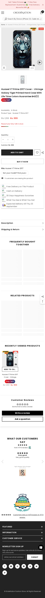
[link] (11, 279)
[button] (3, 461)
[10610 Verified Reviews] (23, 512)
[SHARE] (42, 152)
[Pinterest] (17, 566)
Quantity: (5, 135)
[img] (22, 445)
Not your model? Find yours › (15, 173)
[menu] (2, 12)
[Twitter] (4, 572)
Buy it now (22, 162)
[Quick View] (16, 357)
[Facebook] (4, 566)
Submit (34, 557)
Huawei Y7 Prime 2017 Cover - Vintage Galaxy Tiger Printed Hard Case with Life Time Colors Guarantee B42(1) (10, 375)
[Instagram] (11, 566)
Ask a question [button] (22, 419)
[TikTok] (23, 566)
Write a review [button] (22, 413)
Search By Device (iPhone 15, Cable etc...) (24, 19)
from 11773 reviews (21, 448)
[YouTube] (36, 566)
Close (43, 5)
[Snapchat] (30, 566)
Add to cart (17, 152)
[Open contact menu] (41, 547)
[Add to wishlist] (37, 152)
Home (3, 25)
